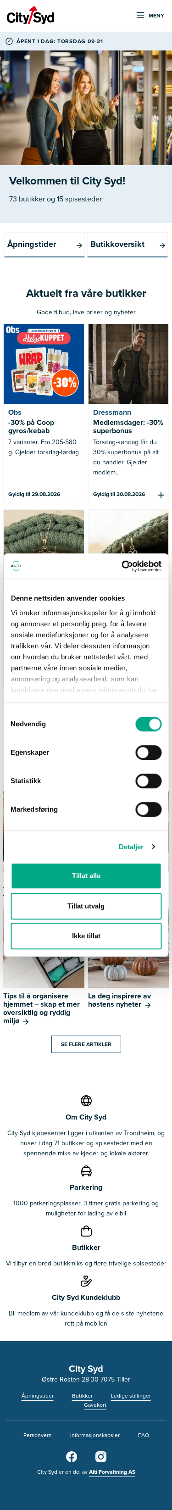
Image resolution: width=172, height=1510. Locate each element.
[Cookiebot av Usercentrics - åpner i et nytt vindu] (122, 566)
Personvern (37, 1435)
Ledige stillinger (131, 1395)
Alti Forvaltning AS (112, 1472)
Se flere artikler (86, 1044)
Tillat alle (86, 876)
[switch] (148, 752)
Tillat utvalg (86, 906)
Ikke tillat (86, 936)
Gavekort (95, 1405)
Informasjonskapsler (95, 1435)
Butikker (82, 1395)
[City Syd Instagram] (100, 1460)
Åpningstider (38, 1395)
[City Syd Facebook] (71, 1460)
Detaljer (131, 847)
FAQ (143, 1435)
